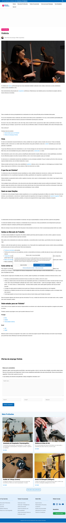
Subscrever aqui (59, 513)
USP (5, 328)
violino (47, 143)
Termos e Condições (40, 512)
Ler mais (5, 450)
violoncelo (37, 150)
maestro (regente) (54, 196)
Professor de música (9, 250)
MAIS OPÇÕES (23, 265)
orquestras (21, 91)
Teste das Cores (21, 502)
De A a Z (2, 504)
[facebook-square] (54, 504)
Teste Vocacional (22, 506)
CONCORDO (42, 265)
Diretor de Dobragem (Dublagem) (44, 479)
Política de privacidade (39, 267)
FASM (5, 330)
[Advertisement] (33, 18)
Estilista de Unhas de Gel (42, 443)
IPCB (5, 318)
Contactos (37, 506)
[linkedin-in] (60, 504)
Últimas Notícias (4, 508)
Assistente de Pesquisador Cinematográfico (16, 443)
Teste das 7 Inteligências (23, 504)
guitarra (29, 164)
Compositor (7, 256)
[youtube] (63, 504)
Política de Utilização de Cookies (28, 267)
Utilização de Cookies (40, 510)
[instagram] (57, 504)
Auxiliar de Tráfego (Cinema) (11, 479)
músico (10, 85)
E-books (2, 506)
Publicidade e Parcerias (40, 504)
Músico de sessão (8, 259)
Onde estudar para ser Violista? (11, 133)
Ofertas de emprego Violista (11, 134)
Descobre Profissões (5, 502)
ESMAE (6, 319)
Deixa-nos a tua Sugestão (6, 510)
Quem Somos (38, 502)
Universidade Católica (9, 321)
